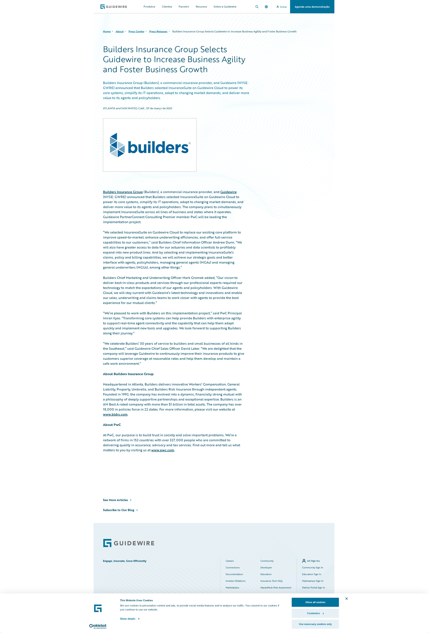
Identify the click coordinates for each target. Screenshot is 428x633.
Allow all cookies (315, 602)
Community (267, 561)
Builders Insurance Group (123, 191)
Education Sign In (311, 574)
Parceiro (184, 7)
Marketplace (232, 587)
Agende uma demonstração (312, 7)
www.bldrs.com (115, 414)
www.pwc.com (162, 449)
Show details (127, 618)
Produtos (149, 7)
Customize (313, 613)
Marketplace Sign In (313, 581)
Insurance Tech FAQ (271, 581)
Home (107, 31)
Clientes (167, 7)
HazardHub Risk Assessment (275, 587)
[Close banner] (346, 598)
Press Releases (158, 31)
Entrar (283, 7)
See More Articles (115, 500)
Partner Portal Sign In (313, 587)
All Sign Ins (313, 561)
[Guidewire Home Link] (128, 543)
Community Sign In (312, 567)
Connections (233, 567)
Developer (266, 567)
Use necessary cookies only (315, 624)
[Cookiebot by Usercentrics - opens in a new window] (98, 626)
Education (266, 574)
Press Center (136, 31)
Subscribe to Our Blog (118, 510)
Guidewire (228, 191)
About (120, 31)
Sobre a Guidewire (225, 7)
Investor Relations (235, 581)
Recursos (201, 7)
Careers (230, 561)
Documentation (234, 574)
